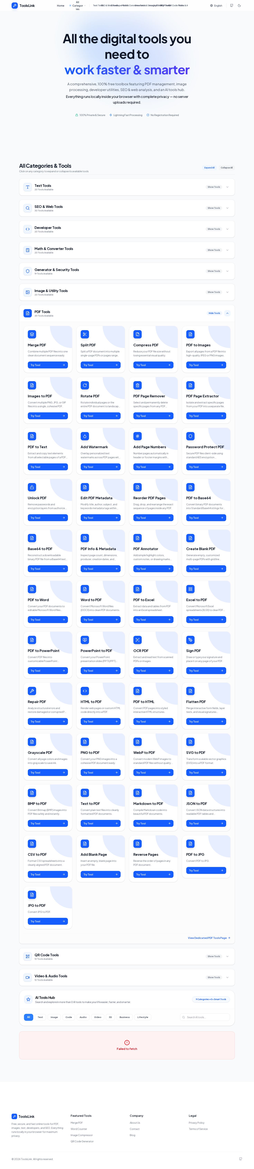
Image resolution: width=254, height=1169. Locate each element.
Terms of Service (198, 1128)
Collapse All (227, 167)
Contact (135, 1128)
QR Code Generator (82, 1141)
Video (97, 1017)
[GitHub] (232, 5)
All (28, 1017)
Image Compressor (82, 1135)
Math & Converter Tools (127, 5)
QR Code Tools (172, 5)
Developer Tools (115, 5)
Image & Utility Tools (154, 5)
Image (54, 1017)
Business (125, 1017)
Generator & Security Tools (141, 5)
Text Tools (96, 5)
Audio (83, 1017)
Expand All (209, 167)
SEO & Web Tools (105, 5)
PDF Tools (164, 5)
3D (110, 1017)
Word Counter (79, 1128)
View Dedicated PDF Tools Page (207, 937)
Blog (132, 1135)
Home (60, 5)
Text (40, 1017)
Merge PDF (77, 1122)
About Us (135, 1122)
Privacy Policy (197, 1122)
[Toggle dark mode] (239, 5)
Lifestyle (142, 1017)
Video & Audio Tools (183, 5)
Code (68, 1017)
